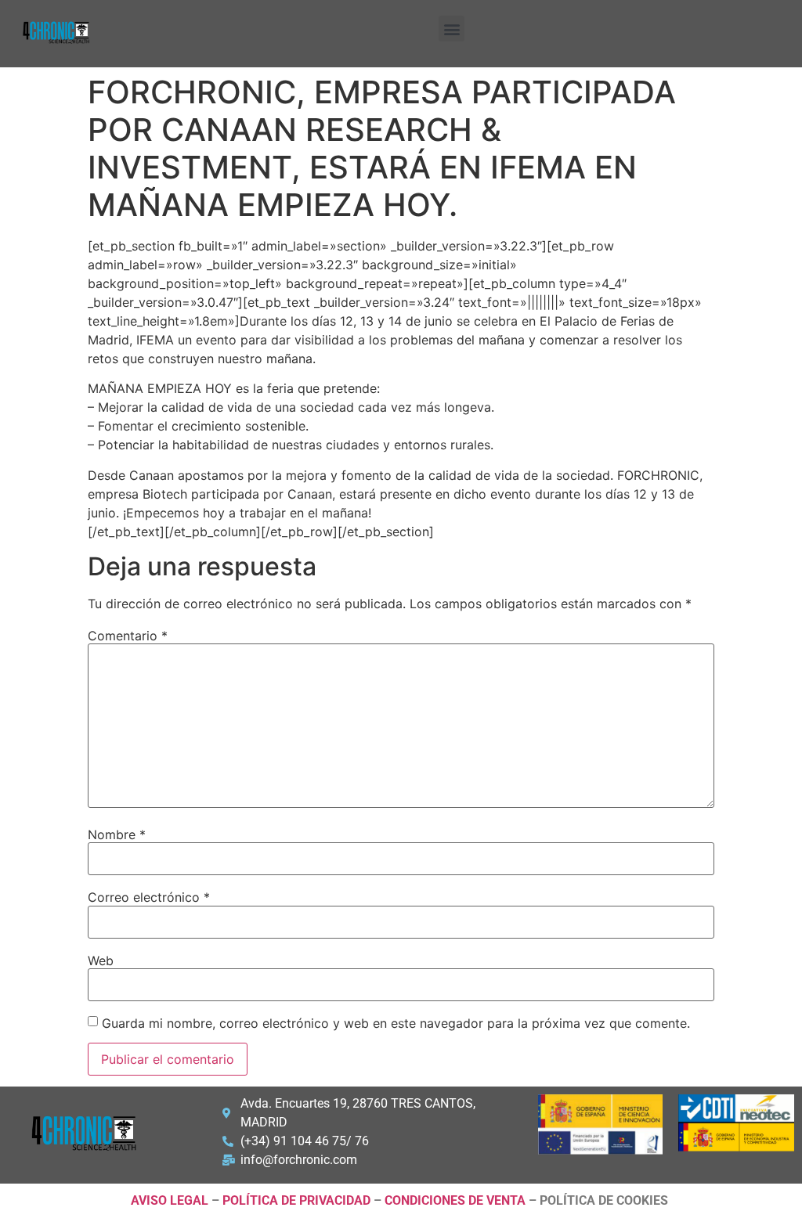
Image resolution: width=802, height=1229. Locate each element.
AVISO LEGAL (169, 1200)
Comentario (128, 635)
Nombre (117, 834)
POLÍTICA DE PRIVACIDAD (296, 1200)
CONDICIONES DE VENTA (455, 1200)
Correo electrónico (149, 897)
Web (101, 960)
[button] (451, 28)
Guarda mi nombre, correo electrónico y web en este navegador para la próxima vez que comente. (396, 1023)
